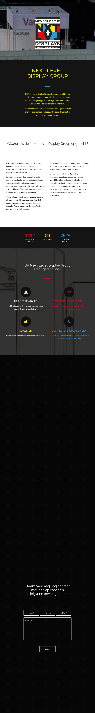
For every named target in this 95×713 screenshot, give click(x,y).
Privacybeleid (33, 656)
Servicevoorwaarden (46, 656)
